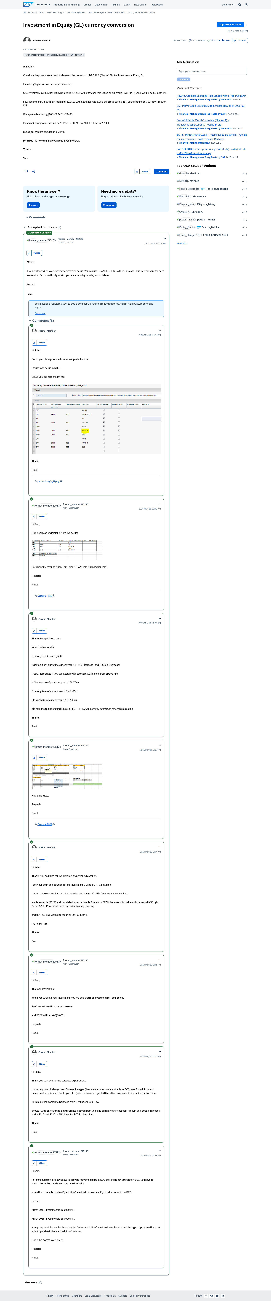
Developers (101, 4)
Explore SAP (228, 4)
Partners (115, 4)
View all (181, 243)
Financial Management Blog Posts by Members (205, 99)
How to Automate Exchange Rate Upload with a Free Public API (211, 95)
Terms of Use (62, 1296)
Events (127, 4)
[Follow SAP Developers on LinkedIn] (223, 1296)
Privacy (49, 1296)
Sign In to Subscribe (230, 24)
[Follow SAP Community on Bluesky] (211, 1296)
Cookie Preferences (140, 1296)
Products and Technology (67, 4)
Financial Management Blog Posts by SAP (202, 114)
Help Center (140, 4)
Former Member (42, 40)
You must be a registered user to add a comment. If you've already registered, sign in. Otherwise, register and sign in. (94, 305)
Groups (87, 4)
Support (122, 1296)
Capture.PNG (44, 595)
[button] (234, 40)
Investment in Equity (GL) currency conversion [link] (135, 12)
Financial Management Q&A (100, 12)
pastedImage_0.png (48, 481)
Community (42, 4)
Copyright (77, 1296)
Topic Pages (156, 4)
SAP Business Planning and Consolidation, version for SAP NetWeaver (54, 55)
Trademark (110, 1296)
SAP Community (30, 12)
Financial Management (75, 12)
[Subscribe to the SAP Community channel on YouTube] (217, 1296)
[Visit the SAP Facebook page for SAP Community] (206, 1296)
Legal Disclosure (93, 1296)
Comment (161, 171)
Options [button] (245, 25)
